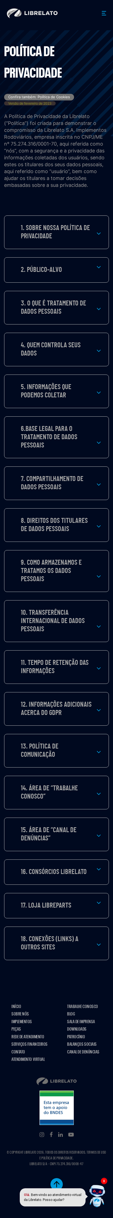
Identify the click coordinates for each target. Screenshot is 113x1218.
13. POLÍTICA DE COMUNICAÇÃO (39, 750)
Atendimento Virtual (28, 1059)
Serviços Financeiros (30, 1044)
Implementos (22, 1021)
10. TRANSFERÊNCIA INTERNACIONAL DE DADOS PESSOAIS (53, 621)
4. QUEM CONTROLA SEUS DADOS (51, 349)
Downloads (77, 1029)
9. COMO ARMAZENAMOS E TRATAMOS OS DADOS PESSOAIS (51, 571)
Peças (16, 1029)
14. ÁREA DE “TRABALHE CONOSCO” (49, 792)
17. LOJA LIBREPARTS (46, 905)
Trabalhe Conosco (82, 1006)
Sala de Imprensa (81, 1021)
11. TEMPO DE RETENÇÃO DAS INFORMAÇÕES (55, 666)
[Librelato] (32, 13)
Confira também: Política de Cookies (39, 97)
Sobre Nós (20, 1014)
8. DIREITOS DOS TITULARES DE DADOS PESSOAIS (54, 524)
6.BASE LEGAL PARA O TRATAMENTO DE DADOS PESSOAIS (49, 437)
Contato (18, 1052)
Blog (71, 1014)
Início (16, 1006)
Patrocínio (76, 1036)
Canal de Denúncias (83, 1052)
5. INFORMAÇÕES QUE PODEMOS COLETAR (46, 391)
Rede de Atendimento (28, 1036)
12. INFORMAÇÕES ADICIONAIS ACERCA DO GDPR (56, 708)
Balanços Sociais (82, 1044)
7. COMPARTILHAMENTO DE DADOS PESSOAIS (52, 483)
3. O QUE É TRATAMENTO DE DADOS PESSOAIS (53, 307)
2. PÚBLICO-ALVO (41, 269)
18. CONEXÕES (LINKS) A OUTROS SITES (49, 943)
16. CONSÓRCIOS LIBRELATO (54, 872)
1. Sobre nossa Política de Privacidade (55, 232)
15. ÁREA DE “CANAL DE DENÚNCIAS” (49, 834)
